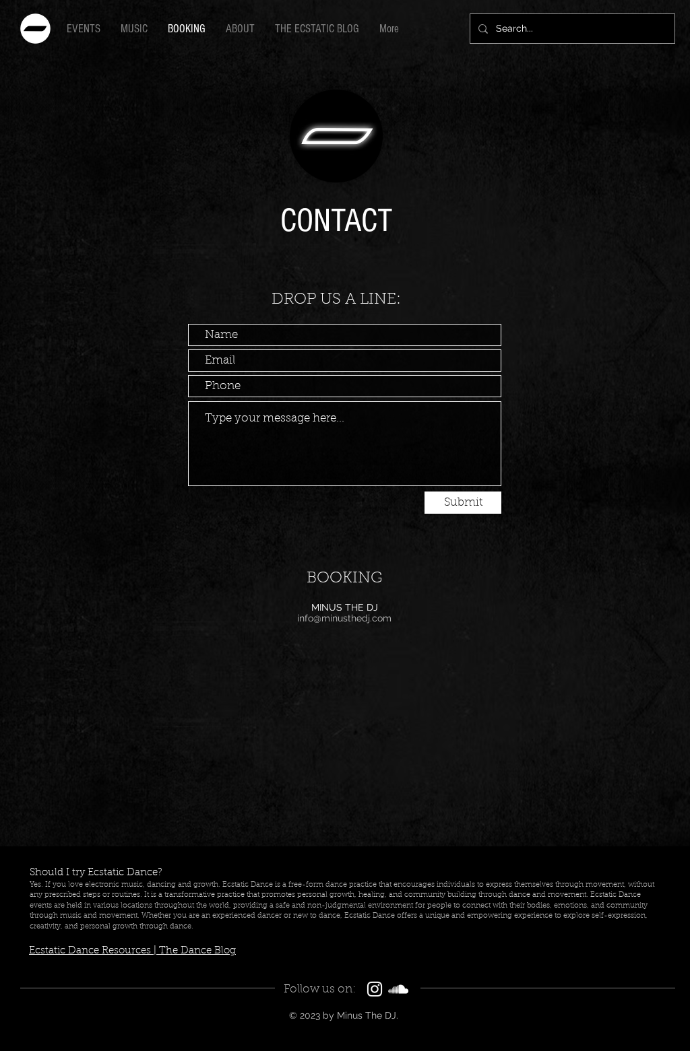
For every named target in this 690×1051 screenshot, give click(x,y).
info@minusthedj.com (344, 618)
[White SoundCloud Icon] (398, 989)
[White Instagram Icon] (375, 989)
